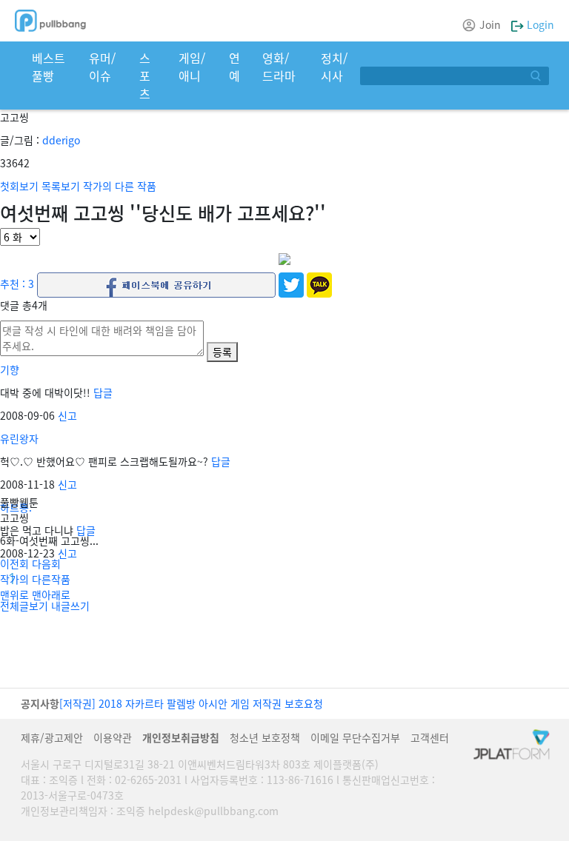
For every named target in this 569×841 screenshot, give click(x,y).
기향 (9, 369)
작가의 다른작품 (35, 579)
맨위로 (14, 594)
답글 (103, 392)
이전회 (14, 563)
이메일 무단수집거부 (355, 737)
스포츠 (144, 75)
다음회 (46, 563)
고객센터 (429, 737)
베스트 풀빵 (48, 66)
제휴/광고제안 (52, 737)
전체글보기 (24, 605)
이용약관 (112, 737)
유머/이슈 (102, 66)
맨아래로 (51, 594)
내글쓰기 (70, 605)
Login (539, 24)
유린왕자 (19, 438)
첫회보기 (19, 185)
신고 (67, 415)
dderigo (61, 140)
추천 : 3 (17, 282)
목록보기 (60, 185)
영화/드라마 (279, 66)
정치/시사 (334, 66)
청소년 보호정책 (265, 737)
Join (490, 24)
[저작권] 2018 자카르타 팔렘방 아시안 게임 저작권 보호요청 (191, 703)
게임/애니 (192, 66)
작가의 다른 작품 (119, 185)
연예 (234, 66)
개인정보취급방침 (180, 737)
